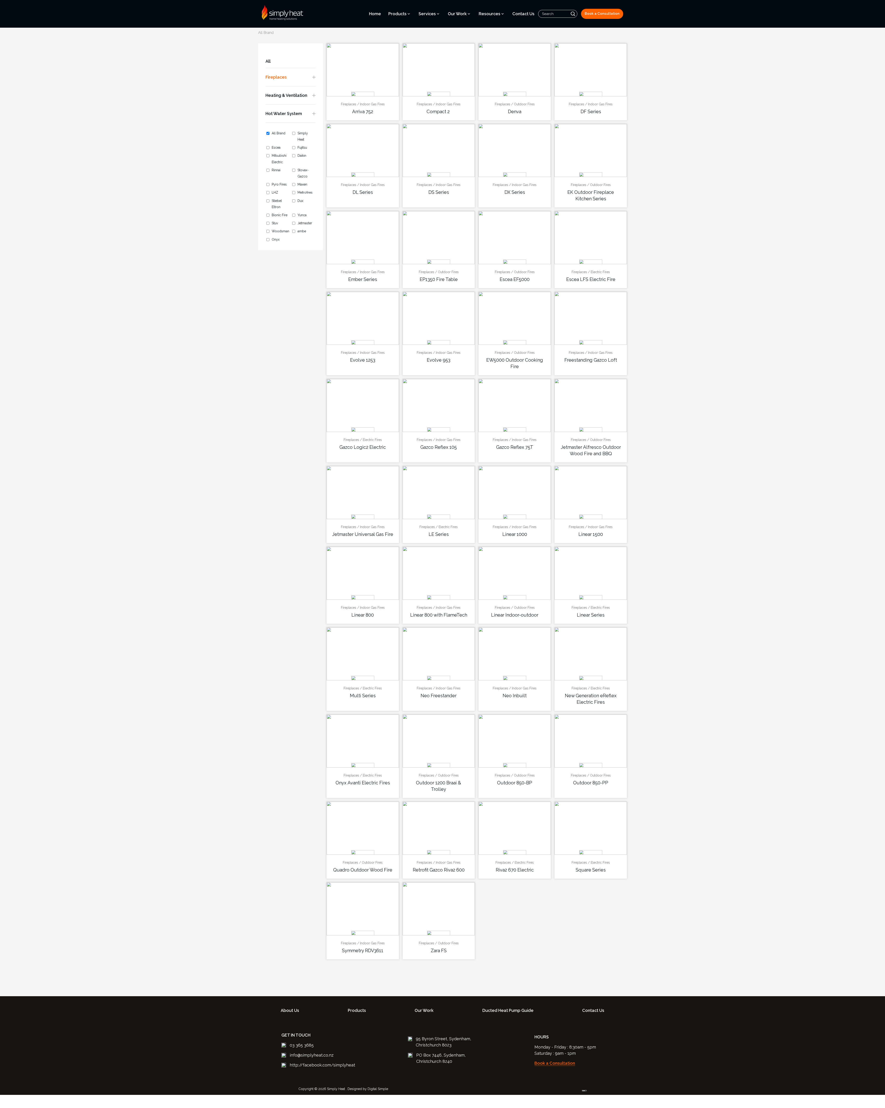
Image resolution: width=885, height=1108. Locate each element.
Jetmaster (305, 223)
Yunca (302, 215)
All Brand (278, 133)
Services (427, 13)
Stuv (275, 223)
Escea (276, 147)
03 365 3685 (302, 1045)
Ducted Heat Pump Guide (508, 1010)
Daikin (302, 155)
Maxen (302, 184)
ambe (302, 231)
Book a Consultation (602, 14)
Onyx (276, 239)
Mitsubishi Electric (279, 159)
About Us (290, 1010)
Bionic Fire (279, 215)
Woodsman (280, 231)
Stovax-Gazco (303, 173)
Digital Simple (378, 1089)
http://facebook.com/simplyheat (322, 1065)
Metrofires (305, 192)
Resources (489, 13)
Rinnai (276, 170)
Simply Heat (303, 136)
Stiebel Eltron (277, 204)
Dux (300, 201)
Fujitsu (302, 147)
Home (375, 13)
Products (397, 13)
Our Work (457, 13)
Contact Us (523, 13)
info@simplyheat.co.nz (311, 1055)
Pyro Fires (279, 184)
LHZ (275, 192)
